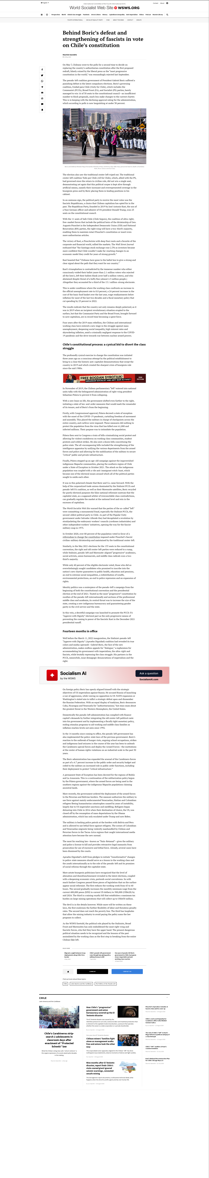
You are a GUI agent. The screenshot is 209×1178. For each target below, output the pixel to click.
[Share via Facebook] (42, 69)
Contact (155, 3)
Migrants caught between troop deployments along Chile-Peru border (74, 955)
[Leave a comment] (42, 104)
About (162, 3)
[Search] (167, 15)
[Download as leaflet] (42, 98)
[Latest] (47, 15)
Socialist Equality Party (94, 20)
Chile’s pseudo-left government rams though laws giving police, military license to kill (100, 955)
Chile (65, 984)
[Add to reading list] (42, 110)
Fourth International (75, 20)
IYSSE (108, 20)
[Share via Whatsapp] (42, 81)
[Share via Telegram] (42, 87)
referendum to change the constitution (81, 537)
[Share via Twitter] (42, 75)
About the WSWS (118, 20)
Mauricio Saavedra (70, 55)
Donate (139, 20)
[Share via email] (42, 92)
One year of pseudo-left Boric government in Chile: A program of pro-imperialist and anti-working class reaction (125, 956)
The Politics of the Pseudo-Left (106, 984)
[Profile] (167, 3)
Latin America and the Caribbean (81, 984)
